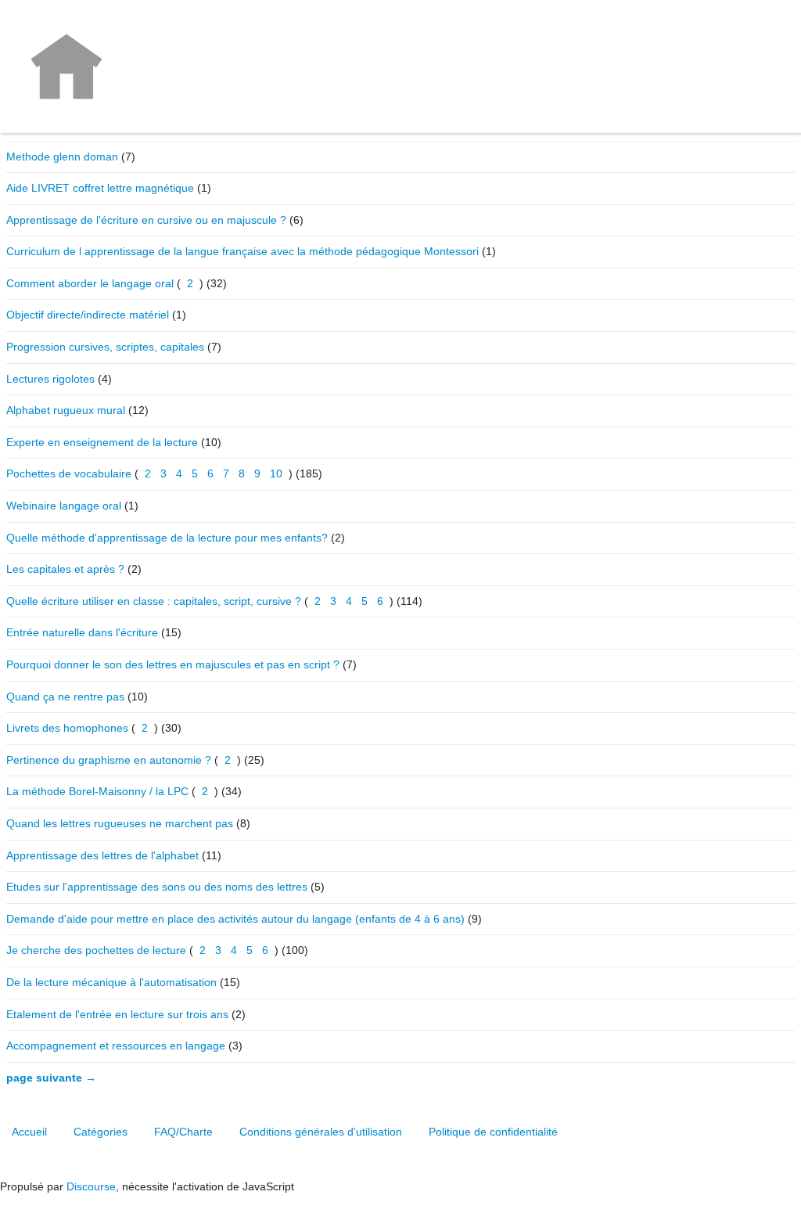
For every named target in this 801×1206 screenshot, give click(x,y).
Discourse (91, 1186)
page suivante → (51, 1077)
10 (276, 473)
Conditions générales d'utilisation (320, 1131)
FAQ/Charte (183, 1131)
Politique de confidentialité (493, 1131)
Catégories (101, 1131)
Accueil (29, 1131)
